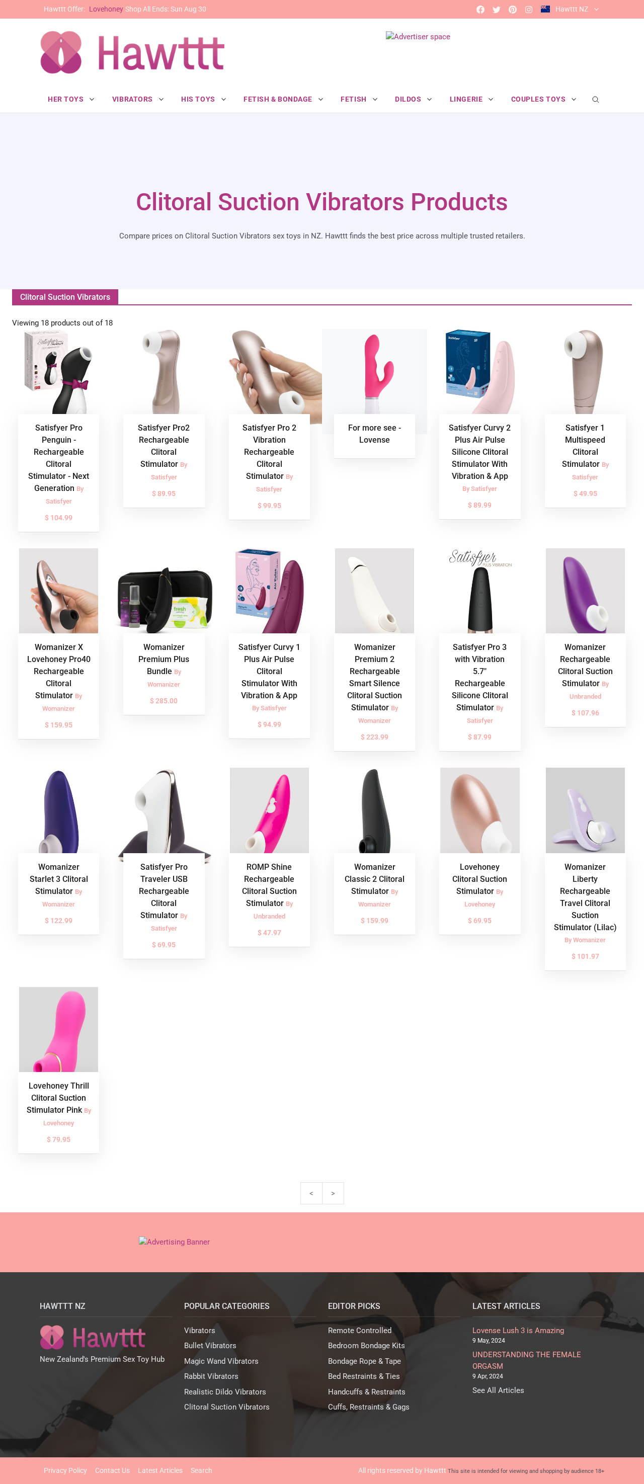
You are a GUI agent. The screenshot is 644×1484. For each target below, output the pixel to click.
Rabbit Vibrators (211, 1376)
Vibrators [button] (133, 99)
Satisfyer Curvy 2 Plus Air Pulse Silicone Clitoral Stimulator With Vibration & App (480, 452)
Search (201, 1470)
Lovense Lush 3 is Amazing (518, 1330)
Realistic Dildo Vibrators (225, 1391)
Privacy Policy (65, 1470)
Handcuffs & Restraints (367, 1391)
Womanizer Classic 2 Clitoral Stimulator (375, 879)
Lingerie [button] (467, 99)
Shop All (125, 9)
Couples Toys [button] (539, 99)
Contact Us (112, 1470)
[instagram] (529, 9)
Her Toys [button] (67, 99)
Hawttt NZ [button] (572, 9)
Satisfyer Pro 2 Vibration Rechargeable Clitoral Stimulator (269, 452)
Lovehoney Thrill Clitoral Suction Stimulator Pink (58, 1098)
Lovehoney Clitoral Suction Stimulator (479, 879)
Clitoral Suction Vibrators (227, 1407)
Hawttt (435, 1470)
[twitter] (497, 9)
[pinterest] (513, 9)
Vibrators (199, 1330)
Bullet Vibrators (210, 1345)
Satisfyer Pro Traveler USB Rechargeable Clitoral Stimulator (164, 891)
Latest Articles (160, 1470)
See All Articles (498, 1390)
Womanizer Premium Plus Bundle (163, 659)
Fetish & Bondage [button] (279, 99)
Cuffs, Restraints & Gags (369, 1407)
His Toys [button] (199, 99)
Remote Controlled (359, 1330)
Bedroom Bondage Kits (366, 1345)
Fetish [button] (354, 99)
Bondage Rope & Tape (364, 1361)
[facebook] (480, 9)
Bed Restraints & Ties (364, 1376)
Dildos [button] (409, 99)
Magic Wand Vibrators (221, 1361)
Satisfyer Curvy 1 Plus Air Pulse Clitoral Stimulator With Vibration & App (269, 671)
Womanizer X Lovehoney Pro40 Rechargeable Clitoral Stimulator (59, 671)
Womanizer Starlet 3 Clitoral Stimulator (59, 879)
